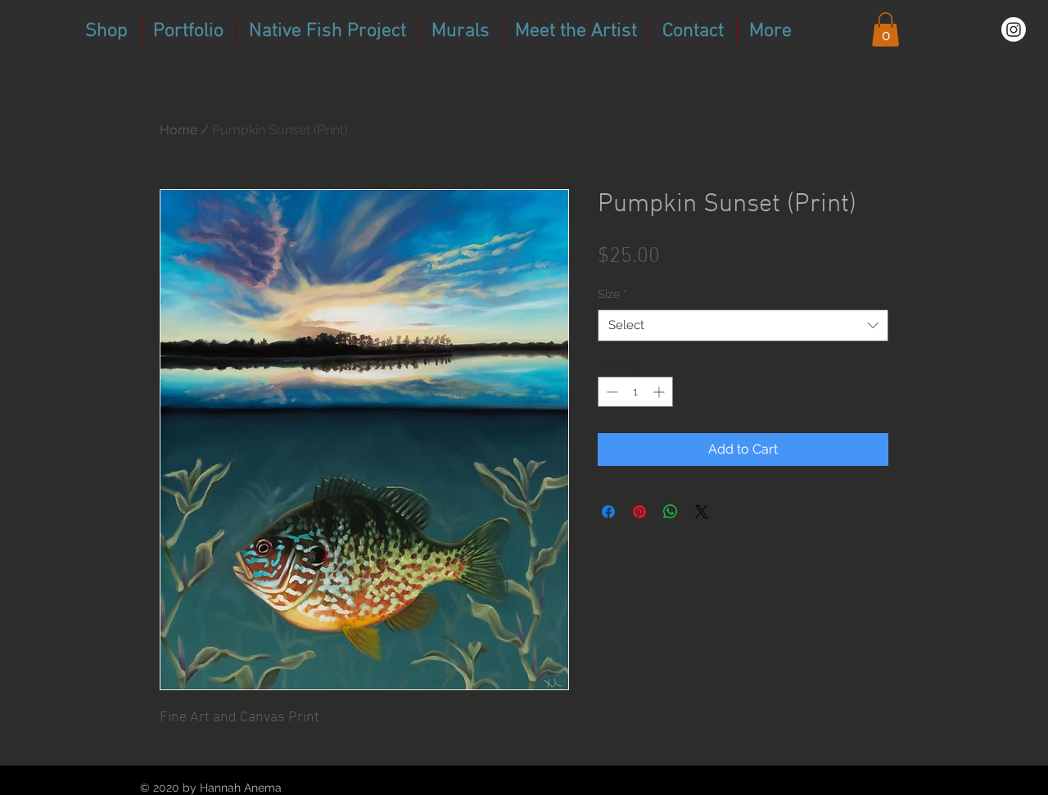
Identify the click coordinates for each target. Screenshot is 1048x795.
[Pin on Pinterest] (639, 512)
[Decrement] (610, 391)
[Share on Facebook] (608, 512)
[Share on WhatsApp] (670, 512)
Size (612, 293)
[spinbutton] (635, 391)
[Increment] (660, 391)
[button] (885, 29)
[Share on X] (701, 512)
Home (178, 130)
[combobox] (743, 325)
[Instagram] (1013, 29)
